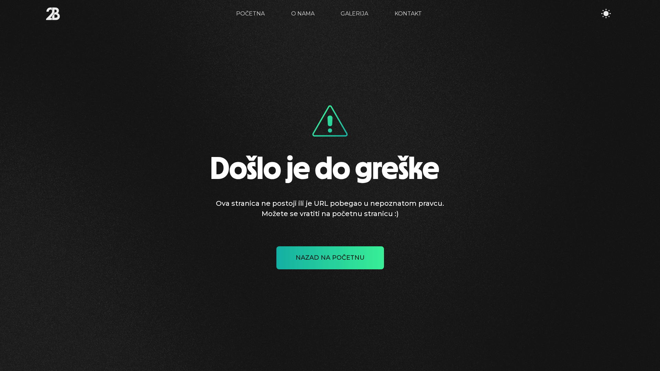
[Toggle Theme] (606, 14)
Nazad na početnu (330, 257)
